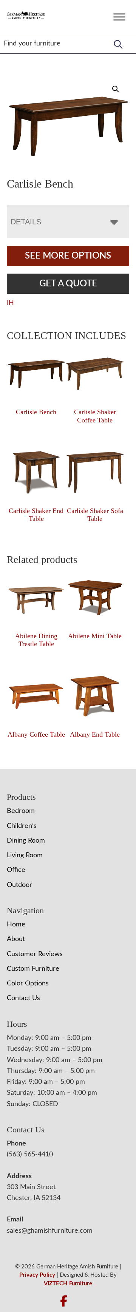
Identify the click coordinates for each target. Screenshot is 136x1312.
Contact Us (23, 998)
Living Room (25, 855)
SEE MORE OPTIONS (68, 255)
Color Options (28, 983)
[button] (115, 89)
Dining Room (26, 840)
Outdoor (19, 885)
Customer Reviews (35, 954)
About (16, 939)
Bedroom (21, 811)
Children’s (22, 826)
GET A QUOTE (68, 283)
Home (16, 924)
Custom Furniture (33, 968)
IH (10, 303)
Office (16, 870)
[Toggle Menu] (119, 16)
